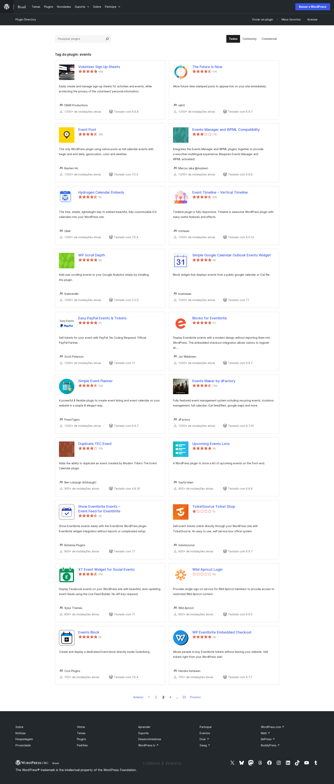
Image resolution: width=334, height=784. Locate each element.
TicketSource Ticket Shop (213, 506)
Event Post (87, 130)
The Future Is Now (207, 67)
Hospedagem (24, 739)
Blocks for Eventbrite (209, 318)
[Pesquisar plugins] (107, 39)
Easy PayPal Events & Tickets (102, 318)
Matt (265, 733)
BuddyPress (270, 745)
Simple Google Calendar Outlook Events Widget (231, 255)
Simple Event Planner (95, 381)
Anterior (138, 697)
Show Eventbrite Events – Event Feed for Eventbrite (99, 508)
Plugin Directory (25, 19)
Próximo (195, 697)
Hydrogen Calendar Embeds (101, 192)
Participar (206, 727)
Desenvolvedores (149, 739)
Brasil (55, 763)
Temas (81, 733)
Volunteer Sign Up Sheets (99, 67)
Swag (205, 745)
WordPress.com (272, 727)
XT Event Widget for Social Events (106, 569)
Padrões (82, 745)
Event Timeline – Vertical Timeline (220, 192)
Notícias (20, 733)
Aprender (144, 727)
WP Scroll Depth (91, 255)
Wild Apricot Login (207, 569)
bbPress (268, 739)
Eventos (205, 733)
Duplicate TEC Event (95, 444)
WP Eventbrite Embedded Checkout (221, 632)
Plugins (81, 739)
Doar (204, 739)
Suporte (143, 733)
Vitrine (81, 727)
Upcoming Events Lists (211, 444)
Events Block (88, 632)
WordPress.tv (148, 745)
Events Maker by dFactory (213, 381)
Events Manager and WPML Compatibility (226, 130)
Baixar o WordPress (312, 6)
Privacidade (23, 745)
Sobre (19, 727)
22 (184, 697)
